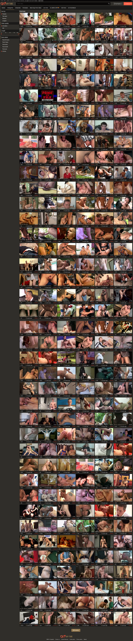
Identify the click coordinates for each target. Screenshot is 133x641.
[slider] (1, 33)
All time (4, 51)
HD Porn (63, 8)
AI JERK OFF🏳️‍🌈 (54, 8)
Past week (5, 44)
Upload (85, 639)
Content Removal (64, 639)
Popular (4, 14)
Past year (4, 49)
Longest (4, 20)
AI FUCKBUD (72, 8)
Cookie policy (72, 639)
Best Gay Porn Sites (35, 8)
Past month (5, 46)
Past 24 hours (5, 39)
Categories (10, 8)
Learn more (40, 0)
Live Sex (45, 8)
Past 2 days (5, 42)
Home (3, 8)
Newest (4, 18)
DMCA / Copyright (50, 639)
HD (3, 28)
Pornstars (25, 8)
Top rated (4, 16)
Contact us (57, 639)
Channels (18, 8)
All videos (4, 25)
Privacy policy (79, 639)
